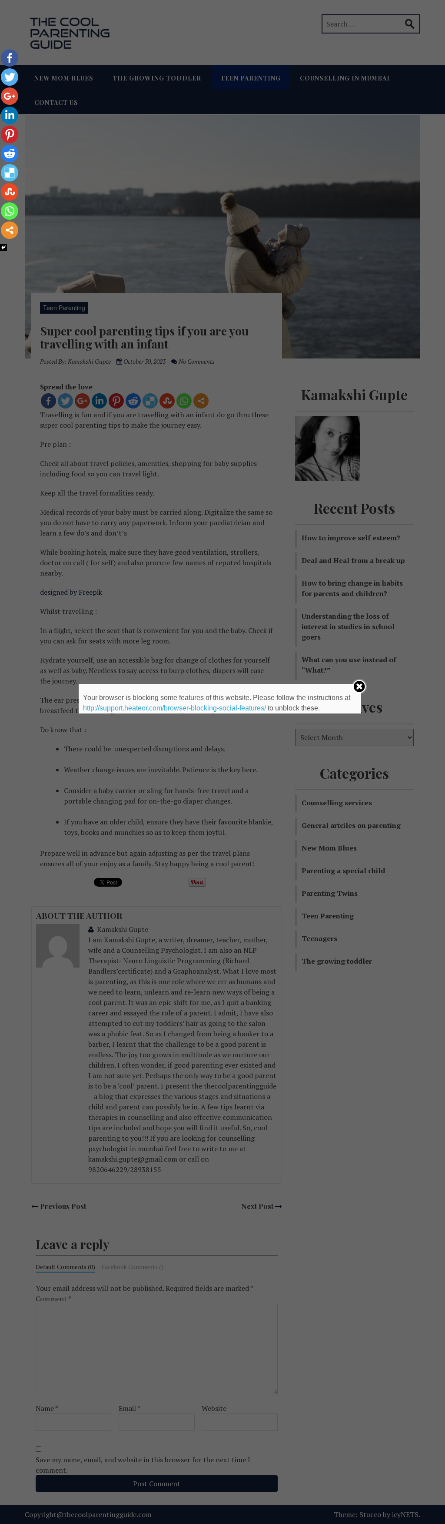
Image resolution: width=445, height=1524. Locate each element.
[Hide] (3, 247)
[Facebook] (9, 58)
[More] (9, 230)
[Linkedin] (9, 115)
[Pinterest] (9, 134)
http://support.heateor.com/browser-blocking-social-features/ (174, 708)
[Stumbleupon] (9, 192)
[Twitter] (9, 77)
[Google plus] (9, 96)
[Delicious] (9, 172)
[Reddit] (9, 153)
